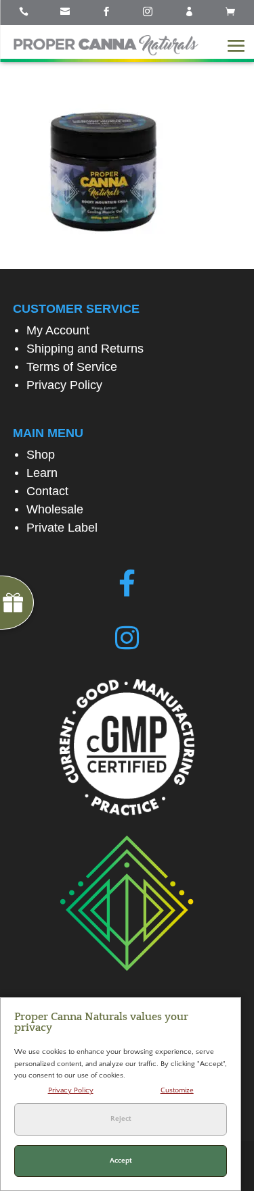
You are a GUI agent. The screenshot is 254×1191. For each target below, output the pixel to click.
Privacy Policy (64, 385)
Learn (42, 473)
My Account (57, 330)
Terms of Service (71, 367)
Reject (120, 1119)
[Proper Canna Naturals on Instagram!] (127, 638)
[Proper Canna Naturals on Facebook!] (127, 584)
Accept (121, 1161)
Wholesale (54, 509)
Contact (47, 491)
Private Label (62, 527)
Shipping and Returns (85, 348)
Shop (40, 454)
